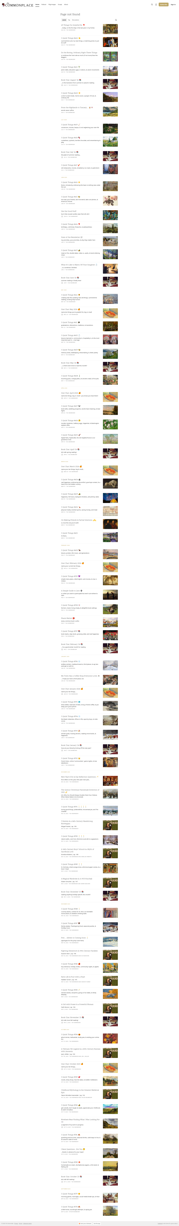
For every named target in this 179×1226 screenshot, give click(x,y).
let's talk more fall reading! (69, 1020)
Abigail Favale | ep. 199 (68, 826)
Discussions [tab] (75, 20)
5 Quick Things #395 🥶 (70, 702)
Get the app (97, 1223)
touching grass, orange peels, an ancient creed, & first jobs (80, 379)
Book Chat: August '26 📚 (71, 80)
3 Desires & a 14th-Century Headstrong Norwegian (77, 822)
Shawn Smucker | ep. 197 (69, 881)
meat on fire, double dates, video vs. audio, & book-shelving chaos (80, 254)
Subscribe (163, 4)
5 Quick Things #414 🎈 (70, 224)
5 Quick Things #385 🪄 (70, 990)
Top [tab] (69, 20)
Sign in (173, 4)
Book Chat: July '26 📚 (69, 152)
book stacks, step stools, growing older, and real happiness (80, 634)
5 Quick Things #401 (69, 533)
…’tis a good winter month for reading (73, 647)
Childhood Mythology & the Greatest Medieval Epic (80, 1091)
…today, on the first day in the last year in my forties (78, 28)
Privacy (16, 1223)
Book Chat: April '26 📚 (70, 449)
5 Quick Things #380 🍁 (70, 1162)
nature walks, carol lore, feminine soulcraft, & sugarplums (79, 839)
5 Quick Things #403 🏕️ (71, 494)
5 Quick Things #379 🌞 (70, 1194)
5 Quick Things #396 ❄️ (70, 661)
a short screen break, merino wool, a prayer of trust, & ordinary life (78, 97)
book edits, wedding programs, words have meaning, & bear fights (80, 410)
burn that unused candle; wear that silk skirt (75, 214)
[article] (89, 29)
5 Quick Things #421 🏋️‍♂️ (70, 67)
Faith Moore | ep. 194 (68, 1007)
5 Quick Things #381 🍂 (70, 1135)
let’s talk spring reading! (69, 452)
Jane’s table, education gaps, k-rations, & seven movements (80, 70)
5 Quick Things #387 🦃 (70, 923)
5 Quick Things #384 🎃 (70, 1034)
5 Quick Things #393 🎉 (70, 731)
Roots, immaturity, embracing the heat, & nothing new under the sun (80, 186)
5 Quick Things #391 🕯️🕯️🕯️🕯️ (74, 807)
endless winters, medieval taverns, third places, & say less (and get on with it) (79, 665)
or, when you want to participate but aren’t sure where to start (79, 594)
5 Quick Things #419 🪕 (70, 125)
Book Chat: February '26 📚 (72, 644)
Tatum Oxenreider (86, 1097)
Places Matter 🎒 (68, 618)
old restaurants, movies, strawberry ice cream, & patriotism (80, 168)
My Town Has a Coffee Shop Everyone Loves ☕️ (80, 676)
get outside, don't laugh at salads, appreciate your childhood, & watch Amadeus (80, 1109)
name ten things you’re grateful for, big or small (76, 312)
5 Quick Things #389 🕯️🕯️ (72, 864)
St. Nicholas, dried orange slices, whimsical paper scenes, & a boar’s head (80, 868)
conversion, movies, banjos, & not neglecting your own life (80, 127)
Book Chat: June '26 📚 (70, 278)
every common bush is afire (70, 621)
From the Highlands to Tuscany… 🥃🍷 (77, 108)
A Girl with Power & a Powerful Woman (77, 1004)
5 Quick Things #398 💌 (70, 605)
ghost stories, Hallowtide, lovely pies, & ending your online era (80, 1038)
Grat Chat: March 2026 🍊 (71, 466)
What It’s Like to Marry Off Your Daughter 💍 (79, 265)
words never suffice (67, 110)
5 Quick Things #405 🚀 (71, 435)
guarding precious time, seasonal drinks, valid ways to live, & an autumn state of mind (80, 1138)
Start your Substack (85, 1223)
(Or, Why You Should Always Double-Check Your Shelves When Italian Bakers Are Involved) (79, 796)
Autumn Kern (85, 955)
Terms (20, 1223)
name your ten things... (68, 692)
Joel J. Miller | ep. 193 (68, 1054)
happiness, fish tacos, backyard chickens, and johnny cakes (80, 497)
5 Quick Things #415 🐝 (70, 197)
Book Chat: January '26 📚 (71, 745)
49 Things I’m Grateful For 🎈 (73, 25)
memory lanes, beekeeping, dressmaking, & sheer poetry (79, 352)
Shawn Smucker (85, 883)
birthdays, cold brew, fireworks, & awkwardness (76, 227)
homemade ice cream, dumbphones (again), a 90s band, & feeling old (80, 1166)
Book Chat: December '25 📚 (72, 892)
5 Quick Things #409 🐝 (71, 350)
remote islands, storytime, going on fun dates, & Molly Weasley (78, 993)
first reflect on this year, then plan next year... (75, 780)
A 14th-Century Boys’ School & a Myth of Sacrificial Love (77, 850)
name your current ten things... (71, 566)
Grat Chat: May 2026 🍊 (70, 309)
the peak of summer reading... (71, 155)
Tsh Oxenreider (70, 30)
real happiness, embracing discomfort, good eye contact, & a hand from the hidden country (80, 483)
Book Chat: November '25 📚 (72, 1017)
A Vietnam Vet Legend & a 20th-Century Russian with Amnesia (81, 1050)
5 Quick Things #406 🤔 (71, 421)
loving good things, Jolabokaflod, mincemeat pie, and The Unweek (79, 810)
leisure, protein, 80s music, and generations (75, 553)
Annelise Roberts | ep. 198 (69, 854)
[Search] (152, 4)
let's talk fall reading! (67, 1179)
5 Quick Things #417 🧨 (70, 165)
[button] (37, 4)
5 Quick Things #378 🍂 (70, 1207)
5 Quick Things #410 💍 (70, 335)
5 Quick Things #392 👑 (70, 758)
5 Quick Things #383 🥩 (70, 1077)
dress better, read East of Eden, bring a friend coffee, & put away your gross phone (80, 705)
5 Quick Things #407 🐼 (70, 406)
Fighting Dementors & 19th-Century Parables (79, 951)
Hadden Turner (85, 981)
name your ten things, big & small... (72, 469)
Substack (160, 1223)
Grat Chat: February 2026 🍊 (72, 563)
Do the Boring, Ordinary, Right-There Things (79, 53)
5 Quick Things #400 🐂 (71, 550)
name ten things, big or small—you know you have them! (79, 396)
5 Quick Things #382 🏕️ (70, 1105)
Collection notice (27, 1223)
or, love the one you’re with (70, 523)
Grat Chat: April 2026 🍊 (71, 393)
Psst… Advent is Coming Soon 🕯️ (74, 938)
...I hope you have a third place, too (72, 679)
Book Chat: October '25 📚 (71, 1177)
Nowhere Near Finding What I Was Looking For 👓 (80, 1121)
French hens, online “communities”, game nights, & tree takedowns (79, 762)
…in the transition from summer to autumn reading (77, 83)
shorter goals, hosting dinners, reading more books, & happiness (78, 734)
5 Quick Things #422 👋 (70, 38)
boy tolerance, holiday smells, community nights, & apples (80, 967)
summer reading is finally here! (71, 280)
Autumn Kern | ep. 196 (68, 953)
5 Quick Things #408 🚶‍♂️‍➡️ (71, 376)
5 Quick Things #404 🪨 (71, 480)
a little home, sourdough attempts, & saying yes (76, 1209)
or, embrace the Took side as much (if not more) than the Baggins (79, 56)
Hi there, (64, 536)
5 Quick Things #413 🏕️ (70, 250)
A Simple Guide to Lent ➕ (72, 591)
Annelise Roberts (86, 856)
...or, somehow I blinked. (69, 267)
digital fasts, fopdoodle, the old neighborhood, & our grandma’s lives (78, 439)
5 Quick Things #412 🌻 (70, 295)
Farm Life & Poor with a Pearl (73, 977)
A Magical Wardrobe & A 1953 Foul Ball (76, 879)
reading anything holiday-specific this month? (76, 894)
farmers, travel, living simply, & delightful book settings (79, 608)
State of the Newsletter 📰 (72, 237)
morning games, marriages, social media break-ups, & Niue (80, 1196)
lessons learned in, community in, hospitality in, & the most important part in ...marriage (80, 339)
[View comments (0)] (75, 330)
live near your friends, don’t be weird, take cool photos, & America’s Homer (79, 200)
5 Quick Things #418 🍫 (70, 138)
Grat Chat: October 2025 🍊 (72, 1064)
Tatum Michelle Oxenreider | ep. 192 (73, 1095)
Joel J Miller (85, 1056)
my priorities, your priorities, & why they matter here (78, 240)
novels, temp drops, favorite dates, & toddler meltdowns (79, 1080)
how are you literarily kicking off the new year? (76, 748)
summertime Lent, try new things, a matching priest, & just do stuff (80, 42)
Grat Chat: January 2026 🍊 (72, 689)
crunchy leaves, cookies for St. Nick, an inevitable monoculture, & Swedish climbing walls (77, 912)
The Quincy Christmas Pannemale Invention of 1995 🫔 (80, 791)
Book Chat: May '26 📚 (70, 363)
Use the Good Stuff (68, 211)
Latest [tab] (64, 20)
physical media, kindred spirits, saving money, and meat (79, 510)
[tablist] (70, 20)
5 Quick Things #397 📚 (70, 631)
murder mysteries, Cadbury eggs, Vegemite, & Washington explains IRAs (80, 424)
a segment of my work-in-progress (72, 1125)
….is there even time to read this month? (74, 366)
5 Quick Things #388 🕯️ (70, 909)
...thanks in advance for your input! (72, 1152)
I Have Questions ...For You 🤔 (73, 1149)
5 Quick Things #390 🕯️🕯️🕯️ (73, 836)
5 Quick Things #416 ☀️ (70, 182)
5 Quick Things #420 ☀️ (71, 93)
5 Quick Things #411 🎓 (70, 322)
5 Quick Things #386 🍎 (70, 964)
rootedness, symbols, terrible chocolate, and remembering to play (81, 141)
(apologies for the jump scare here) (72, 940)
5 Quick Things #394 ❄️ (70, 716)
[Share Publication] (156, 4)
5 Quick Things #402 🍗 (71, 507)
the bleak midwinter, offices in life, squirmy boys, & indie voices (79, 720)
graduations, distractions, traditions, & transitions (77, 325)
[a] (110, 825)
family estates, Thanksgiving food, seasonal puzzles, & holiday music (78, 927)
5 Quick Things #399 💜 (70, 576)
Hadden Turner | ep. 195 (69, 980)
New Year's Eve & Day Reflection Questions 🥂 (80, 777)
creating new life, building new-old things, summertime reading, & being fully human (79, 298)
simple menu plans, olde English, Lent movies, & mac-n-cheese (79, 580)
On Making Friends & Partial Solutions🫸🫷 (79, 520)
